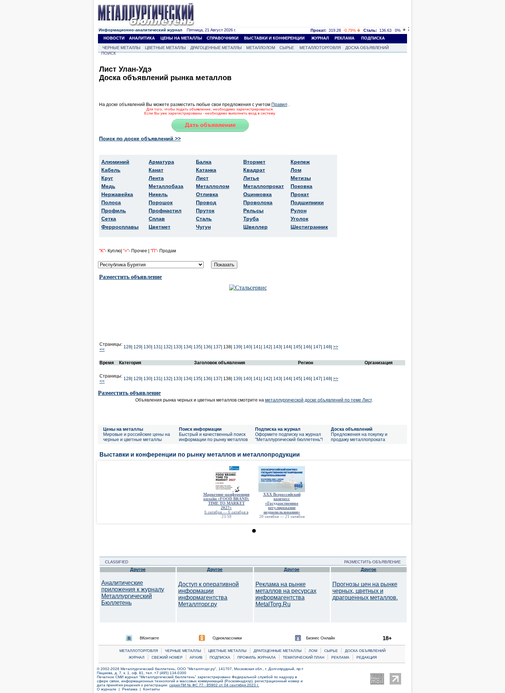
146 (307, 346)
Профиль (113, 211)
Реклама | (132, 689)
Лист (202, 178)
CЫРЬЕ (331, 651)
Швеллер (255, 227)
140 (247, 346)
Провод (206, 202)
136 (207, 346)
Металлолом (212, 186)
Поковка (301, 186)
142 (267, 346)
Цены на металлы (123, 429)
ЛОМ (313, 651)
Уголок (299, 219)
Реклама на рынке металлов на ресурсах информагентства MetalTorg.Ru (285, 594)
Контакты (151, 689)
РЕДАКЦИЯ (366, 657)
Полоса (111, 202)
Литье (251, 178)
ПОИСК (108, 53)
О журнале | (109, 689)
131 (157, 346)
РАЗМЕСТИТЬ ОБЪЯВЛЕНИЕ (374, 562)
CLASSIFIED (114, 562)
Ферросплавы (120, 227)
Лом (296, 170)
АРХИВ (196, 657)
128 (127, 346)
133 (177, 346)
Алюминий (115, 162)
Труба (251, 219)
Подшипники (307, 202)
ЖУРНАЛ (320, 38)
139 (237, 346)
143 (277, 346)
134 (187, 346)
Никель (158, 194)
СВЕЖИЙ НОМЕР (167, 657)
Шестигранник (309, 227)
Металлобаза (166, 186)
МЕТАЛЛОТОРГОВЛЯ (320, 47)
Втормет (254, 162)
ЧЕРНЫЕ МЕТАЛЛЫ (121, 47)
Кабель (111, 170)
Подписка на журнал (278, 429)
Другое (138, 569)
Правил (279, 104)
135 (197, 346)
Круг (107, 178)
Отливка (207, 194)
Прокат (300, 194)
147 (317, 346)
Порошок (161, 202)
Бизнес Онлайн (320, 638)
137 (217, 346)
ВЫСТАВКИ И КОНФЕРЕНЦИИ (274, 38)
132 (167, 346)
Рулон (298, 211)
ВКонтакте (149, 638)
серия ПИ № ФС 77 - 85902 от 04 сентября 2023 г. (214, 685)
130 (147, 346)
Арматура (161, 162)
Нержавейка (117, 194)
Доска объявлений (351, 429)
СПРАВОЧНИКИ (222, 38)
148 (327, 346)
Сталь (204, 219)
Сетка (108, 219)
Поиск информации (200, 429)
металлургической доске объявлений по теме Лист (318, 400)
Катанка (206, 170)
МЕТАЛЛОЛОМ (260, 47)
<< (102, 349)
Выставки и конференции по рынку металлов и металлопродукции (199, 454)
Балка (203, 162)
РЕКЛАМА (345, 38)
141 (257, 346)
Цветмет (159, 227)
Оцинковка (257, 194)
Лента (156, 178)
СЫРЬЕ (286, 47)
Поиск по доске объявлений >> (140, 138)
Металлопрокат (263, 186)
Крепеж (300, 162)
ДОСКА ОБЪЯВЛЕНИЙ (367, 47)
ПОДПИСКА (373, 38)
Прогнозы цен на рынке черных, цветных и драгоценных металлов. (365, 591)
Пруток (205, 211)
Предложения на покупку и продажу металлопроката (359, 437)
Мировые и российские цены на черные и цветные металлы (136, 437)
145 (297, 346)
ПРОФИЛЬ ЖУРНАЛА (256, 657)
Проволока (257, 202)
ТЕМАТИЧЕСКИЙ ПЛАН (303, 657)
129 (137, 346)
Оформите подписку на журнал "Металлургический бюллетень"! (289, 437)
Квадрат (254, 170)
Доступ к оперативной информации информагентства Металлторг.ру (208, 594)
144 (287, 346)
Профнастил (165, 211)
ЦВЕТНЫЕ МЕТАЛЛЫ (165, 47)
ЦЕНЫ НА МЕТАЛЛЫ (181, 38)
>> (335, 346)
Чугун (203, 227)
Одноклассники (227, 638)
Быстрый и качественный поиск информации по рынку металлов (213, 437)
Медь (108, 186)
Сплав (157, 219)
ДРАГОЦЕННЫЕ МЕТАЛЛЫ (216, 47)
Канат (156, 170)
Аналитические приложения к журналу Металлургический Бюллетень (132, 593)
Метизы (301, 178)
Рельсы (253, 211)
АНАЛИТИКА (142, 38)
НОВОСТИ (114, 38)
